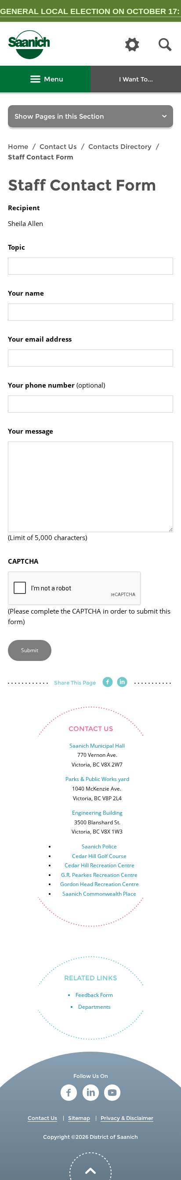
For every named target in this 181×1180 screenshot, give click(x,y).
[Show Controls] (132, 45)
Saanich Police (99, 846)
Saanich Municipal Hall (97, 745)
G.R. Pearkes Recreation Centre (99, 875)
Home (18, 146)
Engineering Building (97, 812)
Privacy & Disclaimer (127, 1118)
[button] (165, 44)
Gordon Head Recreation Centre (99, 884)
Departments (94, 1006)
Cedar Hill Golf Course (99, 856)
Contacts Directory (120, 146)
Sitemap (79, 1118)
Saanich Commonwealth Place (99, 893)
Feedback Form (94, 995)
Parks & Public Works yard (97, 779)
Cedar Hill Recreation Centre (99, 865)
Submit (29, 650)
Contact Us (58, 146)
